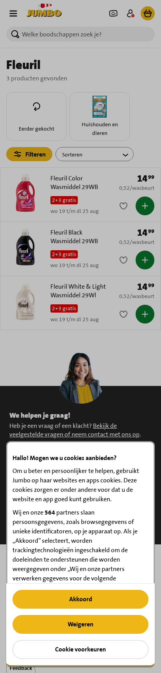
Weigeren (80, 624)
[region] (80, 554)
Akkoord (80, 599)
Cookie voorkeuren (80, 649)
